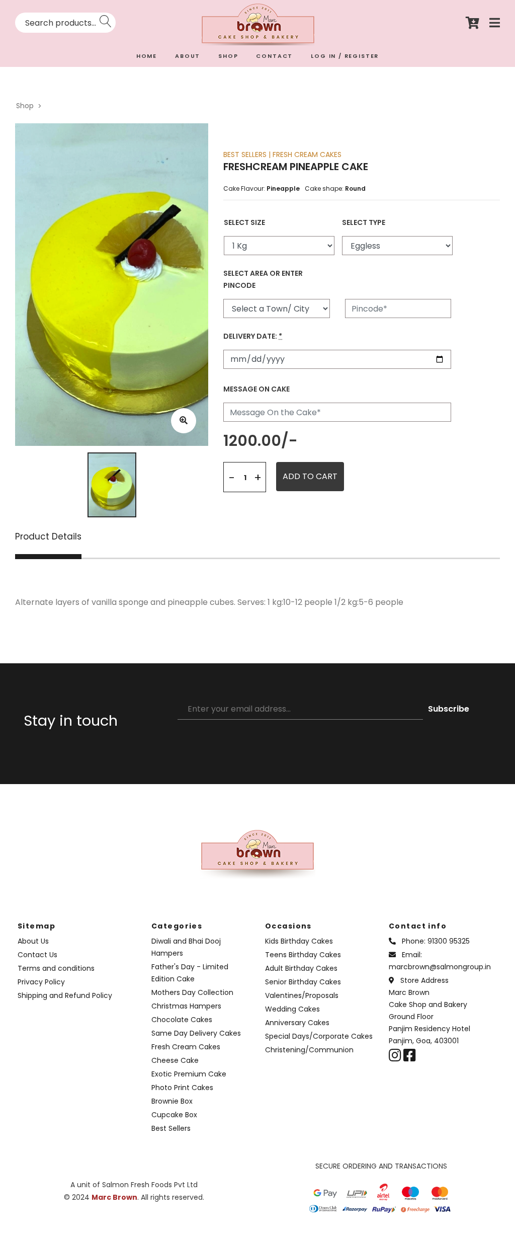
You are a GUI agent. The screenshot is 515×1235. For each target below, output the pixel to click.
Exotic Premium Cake (188, 1074)
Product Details (48, 537)
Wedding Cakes (292, 1009)
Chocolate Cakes (181, 1020)
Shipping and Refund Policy (65, 995)
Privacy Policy (41, 982)
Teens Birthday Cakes (303, 955)
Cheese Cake (175, 1060)
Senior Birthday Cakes (303, 982)
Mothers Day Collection (192, 992)
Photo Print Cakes (182, 1088)
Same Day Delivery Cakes (196, 1033)
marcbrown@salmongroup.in (440, 967)
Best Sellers (171, 1128)
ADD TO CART (310, 476)
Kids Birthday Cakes (299, 941)
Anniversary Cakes (297, 1023)
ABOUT (187, 56)
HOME (146, 56)
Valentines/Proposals (301, 995)
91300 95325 (448, 941)
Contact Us (37, 955)
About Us (33, 941)
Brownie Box (172, 1101)
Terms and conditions (56, 968)
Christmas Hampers (186, 1006)
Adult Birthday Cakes (301, 968)
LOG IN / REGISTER (345, 56)
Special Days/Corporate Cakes (319, 1036)
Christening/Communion (309, 1050)
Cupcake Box (174, 1115)
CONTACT (274, 56)
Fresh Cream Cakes (185, 1047)
